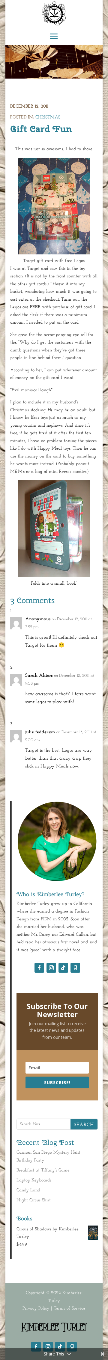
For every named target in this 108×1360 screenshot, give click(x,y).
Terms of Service (69, 1308)
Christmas (47, 117)
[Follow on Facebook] (39, 968)
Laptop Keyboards (33, 1180)
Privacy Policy (36, 1308)
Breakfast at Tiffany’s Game (43, 1170)
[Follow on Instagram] (51, 968)
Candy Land (28, 1190)
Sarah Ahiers (38, 675)
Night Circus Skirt (33, 1200)
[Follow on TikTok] (63, 968)
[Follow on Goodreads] (75, 968)
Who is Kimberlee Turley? (50, 894)
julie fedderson (40, 732)
